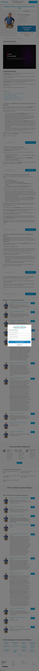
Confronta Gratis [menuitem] (19, 342)
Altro (10, 339)
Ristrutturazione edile (13, 334)
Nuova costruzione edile (14, 332)
